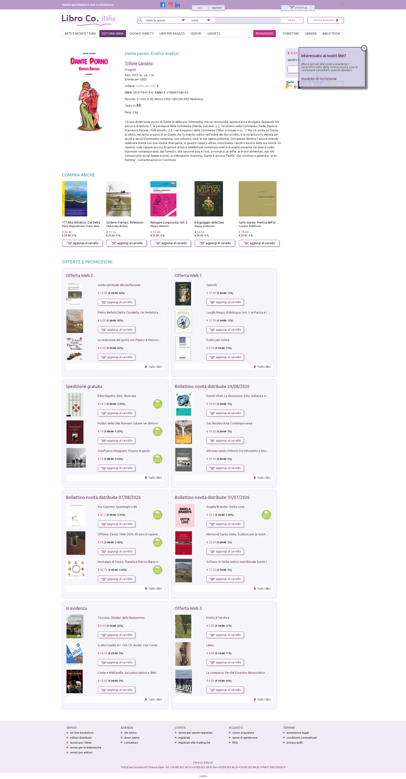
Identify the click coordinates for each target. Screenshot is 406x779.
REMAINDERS (264, 33)
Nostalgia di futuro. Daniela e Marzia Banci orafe (131, 561)
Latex (210, 645)
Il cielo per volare (218, 339)
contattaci (131, 742)
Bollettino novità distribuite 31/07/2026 (212, 497)
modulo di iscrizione (319, 78)
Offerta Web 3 (188, 608)
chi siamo (130, 732)
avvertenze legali (298, 732)
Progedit (130, 69)
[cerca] (291, 20)
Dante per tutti (146, 85)
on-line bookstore (82, 732)
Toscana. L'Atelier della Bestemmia (121, 617)
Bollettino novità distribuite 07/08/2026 (103, 497)
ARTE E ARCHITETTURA (80, 33)
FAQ (235, 742)
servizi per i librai (80, 742)
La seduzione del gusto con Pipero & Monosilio (130, 339)
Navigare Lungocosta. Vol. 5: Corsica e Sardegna (182, 222)
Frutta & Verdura (217, 617)
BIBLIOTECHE (331, 33)
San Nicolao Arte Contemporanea (229, 423)
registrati (217, 8)
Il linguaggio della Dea (209, 222)
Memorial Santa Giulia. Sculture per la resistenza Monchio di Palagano (253, 534)
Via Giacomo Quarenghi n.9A (117, 506)
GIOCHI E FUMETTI (141, 33)
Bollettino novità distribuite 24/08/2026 (212, 386)
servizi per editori (81, 752)
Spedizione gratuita (84, 386)
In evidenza (76, 608)
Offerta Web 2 (79, 275)
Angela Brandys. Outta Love (225, 506)
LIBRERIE (311, 33)
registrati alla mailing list (194, 742)
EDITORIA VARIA (113, 33)
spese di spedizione (245, 737)
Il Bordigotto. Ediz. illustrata (117, 395)
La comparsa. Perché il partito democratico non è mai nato (246, 672)
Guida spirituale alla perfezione (119, 284)
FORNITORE (291, 33)
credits (203, 776)
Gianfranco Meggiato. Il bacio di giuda (124, 450)
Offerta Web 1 (188, 275)
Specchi (211, 284)
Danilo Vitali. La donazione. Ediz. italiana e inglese (240, 395)
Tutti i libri (155, 366)
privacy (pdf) (295, 742)
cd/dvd (196, 33)
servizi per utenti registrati (195, 732)
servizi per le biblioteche (86, 747)
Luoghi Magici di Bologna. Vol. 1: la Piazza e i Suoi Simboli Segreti (251, 312)
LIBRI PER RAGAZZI (172, 33)
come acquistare (243, 732)
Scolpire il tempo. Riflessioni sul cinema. (132, 222)
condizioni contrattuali (302, 737)
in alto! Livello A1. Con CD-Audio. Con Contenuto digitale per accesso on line (149, 645)
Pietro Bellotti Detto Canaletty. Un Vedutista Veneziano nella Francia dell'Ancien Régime (157, 312)
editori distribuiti (81, 737)
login (200, 8)
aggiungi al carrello (85, 243)
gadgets (213, 33)
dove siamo (132, 737)
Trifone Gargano (139, 63)
